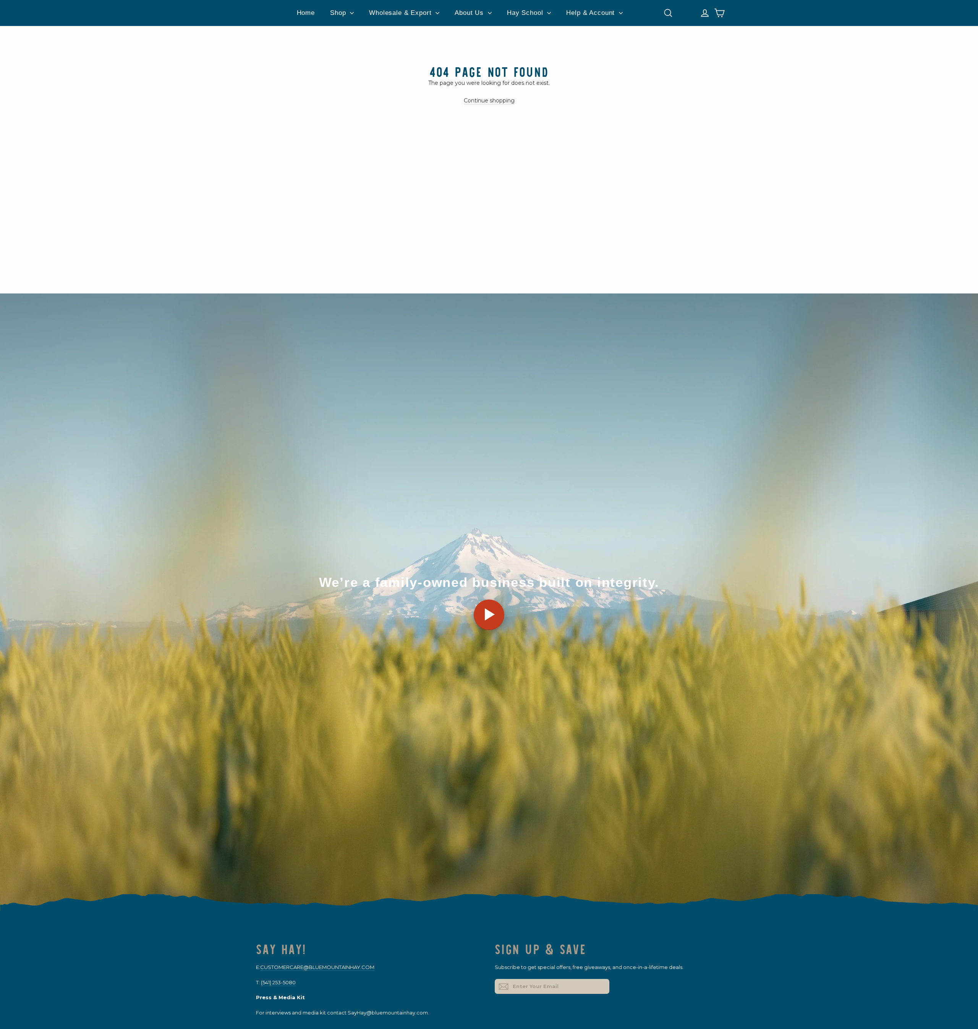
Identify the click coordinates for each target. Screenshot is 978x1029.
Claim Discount (565, 571)
